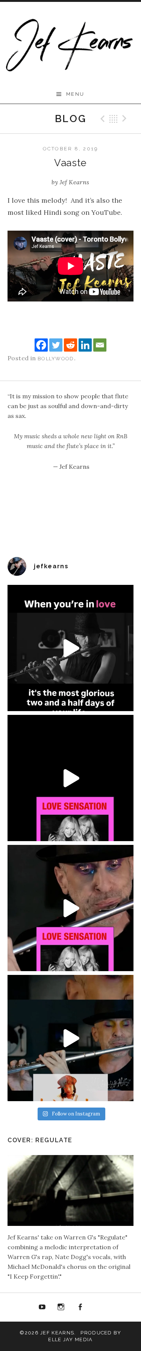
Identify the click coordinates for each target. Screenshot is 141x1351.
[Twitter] (55, 345)
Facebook (80, 1307)
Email (99, 1307)
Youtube (42, 1307)
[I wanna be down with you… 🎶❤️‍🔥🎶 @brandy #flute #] (70, 1038)
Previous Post (102, 119)
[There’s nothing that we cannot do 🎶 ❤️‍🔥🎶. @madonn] (70, 908)
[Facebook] (41, 345)
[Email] (99, 345)
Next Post (126, 119)
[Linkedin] (85, 345)
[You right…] (70, 648)
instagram (61, 1307)
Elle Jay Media (70, 1339)
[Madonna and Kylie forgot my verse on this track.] (70, 778)
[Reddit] (70, 345)
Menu (75, 94)
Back (114, 119)
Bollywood (56, 358)
